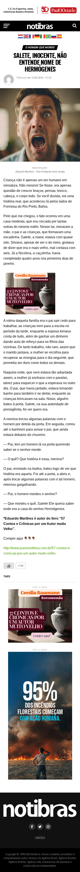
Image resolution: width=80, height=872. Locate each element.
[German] (37, 36)
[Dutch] (20, 36)
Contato (40, 838)
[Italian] (43, 36)
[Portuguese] (48, 36)
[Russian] (54, 36)
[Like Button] (8, 566)
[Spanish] (59, 36)
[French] (32, 36)
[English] (26, 36)
